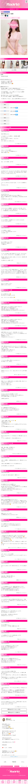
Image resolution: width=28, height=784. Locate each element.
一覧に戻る (14, 761)
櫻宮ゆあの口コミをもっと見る (14, 709)
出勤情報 (19, 780)
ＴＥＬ (3, 780)
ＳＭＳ (14, 780)
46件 (11, 14)
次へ (22, 761)
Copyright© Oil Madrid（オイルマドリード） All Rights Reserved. (14, 775)
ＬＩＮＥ (8, 780)
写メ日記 (25, 780)
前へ (5, 761)
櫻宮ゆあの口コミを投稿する (14, 712)
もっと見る (14, 69)
